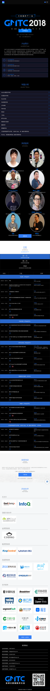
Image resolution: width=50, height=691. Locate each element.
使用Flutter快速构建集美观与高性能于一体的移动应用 (20, 297)
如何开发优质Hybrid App (14, 435)
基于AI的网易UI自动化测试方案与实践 (16, 407)
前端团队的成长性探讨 (13, 315)
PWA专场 (3, 108)
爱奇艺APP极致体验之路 (14, 391)
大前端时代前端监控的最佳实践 (15, 386)
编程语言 (3, 125)
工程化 (2, 115)
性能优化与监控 (5, 121)
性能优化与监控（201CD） (25, 376)
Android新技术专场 (5, 92)
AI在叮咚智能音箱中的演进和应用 (16, 413)
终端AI (2, 112)
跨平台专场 (4, 118)
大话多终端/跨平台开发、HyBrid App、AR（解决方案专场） (15, 131)
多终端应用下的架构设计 (14, 429)
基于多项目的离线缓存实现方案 (15, 309)
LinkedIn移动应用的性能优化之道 (16, 380)
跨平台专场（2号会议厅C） (25, 342)
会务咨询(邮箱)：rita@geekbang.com (10, 651)
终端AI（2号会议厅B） (25, 403)
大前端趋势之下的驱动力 (14, 291)
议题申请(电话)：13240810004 (8, 666)
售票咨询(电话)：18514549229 (8, 660)
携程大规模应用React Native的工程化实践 (17, 370)
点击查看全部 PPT (25, 252)
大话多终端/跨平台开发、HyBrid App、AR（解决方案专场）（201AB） (25, 425)
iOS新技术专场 (4, 95)
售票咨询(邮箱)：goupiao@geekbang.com (11, 663)
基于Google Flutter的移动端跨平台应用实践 (18, 364)
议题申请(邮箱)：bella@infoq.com (9, 669)
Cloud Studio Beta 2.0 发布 (14, 303)
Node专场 (3, 99)
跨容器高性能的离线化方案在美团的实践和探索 (18, 331)
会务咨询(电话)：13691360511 (8, 648)
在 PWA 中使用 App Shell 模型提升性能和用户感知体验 (20, 336)
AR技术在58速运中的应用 (14, 446)
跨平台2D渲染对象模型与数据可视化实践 (17, 346)
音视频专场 (4, 128)
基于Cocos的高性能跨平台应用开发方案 (17, 352)
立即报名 (25, 31)
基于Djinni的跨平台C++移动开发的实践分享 (18, 441)
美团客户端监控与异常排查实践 (15, 397)
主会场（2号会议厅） (25, 276)
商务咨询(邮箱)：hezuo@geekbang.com (10, 657)
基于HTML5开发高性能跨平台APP (16, 358)
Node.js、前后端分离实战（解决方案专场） (11, 134)
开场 (10, 280)
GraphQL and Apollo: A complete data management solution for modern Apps (20, 285)
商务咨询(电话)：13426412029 (8, 654)
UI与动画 (3, 105)
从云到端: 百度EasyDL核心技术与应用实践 (17, 419)
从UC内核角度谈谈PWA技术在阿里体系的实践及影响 (20, 325)
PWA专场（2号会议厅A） (25, 321)
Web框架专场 (4, 102)
